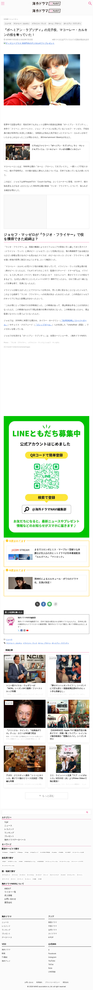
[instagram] (24, 631)
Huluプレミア (35, 852)
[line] (49, 604)
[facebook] (43, 604)
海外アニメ (6, 961)
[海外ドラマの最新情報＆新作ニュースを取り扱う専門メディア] (46, 3)
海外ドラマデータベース (15, 839)
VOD (4, 944)
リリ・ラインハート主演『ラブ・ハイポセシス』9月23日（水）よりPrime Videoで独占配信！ (68, 778)
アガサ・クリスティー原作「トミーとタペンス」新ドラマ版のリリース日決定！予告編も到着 (24, 778)
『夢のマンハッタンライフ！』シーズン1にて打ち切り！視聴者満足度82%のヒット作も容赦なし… (68, 688)
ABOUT (7, 888)
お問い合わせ (10, 899)
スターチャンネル (65, 861)
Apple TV (13, 852)
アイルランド (7, 875)
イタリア (39, 875)
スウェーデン (72, 875)
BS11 (5, 861)
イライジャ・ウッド (39, 23)
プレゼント (9, 836)
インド (46, 875)
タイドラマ (52, 933)
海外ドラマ (6, 950)
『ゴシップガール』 (43, 324)
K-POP (50, 937)
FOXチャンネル (13, 861)
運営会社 (8, 902)
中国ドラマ (52, 926)
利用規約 (39, 982)
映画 (3, 953)
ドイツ (14, 879)
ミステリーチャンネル (9, 865)
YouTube (51, 961)
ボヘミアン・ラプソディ (72, 23)
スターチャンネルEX (79, 852)
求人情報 (8, 895)
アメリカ (15, 875)
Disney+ (21, 852)
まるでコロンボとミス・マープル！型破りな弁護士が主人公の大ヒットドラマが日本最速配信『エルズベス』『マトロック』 (57, 553)
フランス (21, 879)
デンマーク (6, 879)
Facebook (52, 953)
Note (50, 968)
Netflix (61, 852)
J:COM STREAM (46, 852)
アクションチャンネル (52, 861)
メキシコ (28, 879)
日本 (40, 879)
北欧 (35, 879)
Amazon (6, 852)
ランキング (9, 832)
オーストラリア (55, 875)
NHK (21, 861)
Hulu (27, 852)
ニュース (9, 639)
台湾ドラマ (52, 930)
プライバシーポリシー (52, 982)
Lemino (55, 852)
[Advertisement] (46, 383)
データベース (7, 937)
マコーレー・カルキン (21, 23)
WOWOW (41, 861)
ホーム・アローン (55, 23)
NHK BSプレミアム (30, 861)
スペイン (80, 875)
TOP (6, 822)
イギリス (23, 875)
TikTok (51, 964)
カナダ (63, 875)
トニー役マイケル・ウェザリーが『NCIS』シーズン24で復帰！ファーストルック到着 (24, 688)
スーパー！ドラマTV (78, 861)
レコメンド (9, 829)
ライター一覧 (10, 892)
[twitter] (37, 604)
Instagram (52, 957)
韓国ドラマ (52, 922)
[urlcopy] (55, 604)
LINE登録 (51, 972)
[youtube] (27, 631)
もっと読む (48, 795)
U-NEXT (68, 852)
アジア (51, 916)
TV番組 (4, 957)
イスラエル (31, 875)
